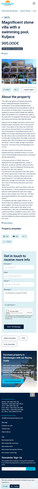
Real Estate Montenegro (10, 11)
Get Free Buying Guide (13, 381)
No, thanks (15, 486)
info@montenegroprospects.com (12, 418)
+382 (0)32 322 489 (16, 407)
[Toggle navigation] (34, 3)
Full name (7, 264)
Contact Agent (29, 90)
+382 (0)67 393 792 (12, 402)
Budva (5, 53)
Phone (6, 281)
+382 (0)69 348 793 (14, 411)
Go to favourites (9, 344)
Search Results (25, 11)
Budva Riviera (7, 223)
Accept (5, 486)
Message (7, 289)
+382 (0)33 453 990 (16, 409)
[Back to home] (8, 3)
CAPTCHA (10, 305)
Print (23, 338)
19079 (7, 17)
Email (6, 272)
